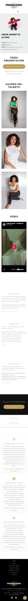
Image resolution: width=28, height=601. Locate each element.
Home (14, 563)
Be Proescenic (14, 572)
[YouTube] (16, 598)
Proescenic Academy (14, 570)
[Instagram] (12, 598)
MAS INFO (3, 344)
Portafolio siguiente (14, 423)
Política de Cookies (14, 594)
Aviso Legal (7, 593)
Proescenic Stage (14, 567)
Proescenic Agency (14, 565)
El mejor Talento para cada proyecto (9, 311)
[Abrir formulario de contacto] (25, 598)
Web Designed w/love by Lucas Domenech (14, 590)
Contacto (14, 574)
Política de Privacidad (18, 593)
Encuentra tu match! (6, 383)
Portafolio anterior (14, 418)
